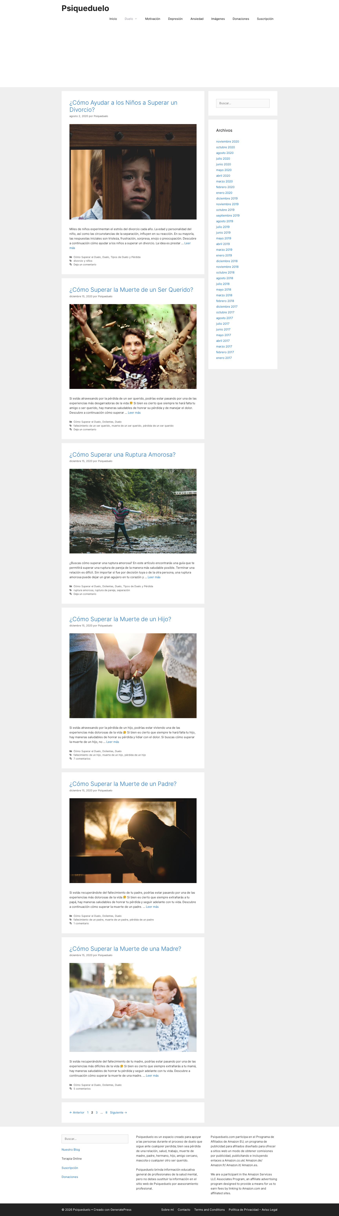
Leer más (134, 412)
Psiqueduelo (85, 8)
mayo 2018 (223, 289)
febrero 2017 (225, 352)
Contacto (184, 1209)
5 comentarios (82, 1088)
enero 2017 (224, 358)
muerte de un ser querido (126, 425)
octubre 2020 (225, 147)
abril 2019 (223, 244)
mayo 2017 (223, 335)
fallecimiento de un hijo (87, 754)
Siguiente (118, 1112)
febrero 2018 (225, 301)
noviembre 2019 (227, 204)
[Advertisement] (169, 57)
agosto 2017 (224, 318)
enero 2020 (224, 193)
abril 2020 (223, 175)
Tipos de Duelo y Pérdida (125, 257)
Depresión (175, 19)
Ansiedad (196, 19)
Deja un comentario (85, 264)
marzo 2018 (224, 295)
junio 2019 (223, 232)
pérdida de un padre (142, 919)
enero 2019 (224, 255)
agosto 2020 (224, 153)
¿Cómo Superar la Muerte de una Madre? (125, 948)
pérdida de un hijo (135, 754)
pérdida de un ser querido (158, 425)
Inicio (113, 19)
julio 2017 (223, 323)
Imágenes (218, 19)
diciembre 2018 (227, 261)
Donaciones (241, 19)
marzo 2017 (224, 346)
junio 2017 (223, 329)
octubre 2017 (225, 312)
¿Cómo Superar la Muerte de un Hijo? (120, 619)
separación (123, 590)
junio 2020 (223, 164)
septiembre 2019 (228, 215)
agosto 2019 (224, 221)
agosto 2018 (224, 278)
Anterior (76, 1112)
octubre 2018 (225, 272)
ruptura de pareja (105, 590)
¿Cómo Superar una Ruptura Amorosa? (122, 454)
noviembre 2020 (227, 141)
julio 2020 (223, 158)
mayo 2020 (223, 170)
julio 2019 (223, 227)
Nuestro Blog (71, 1149)
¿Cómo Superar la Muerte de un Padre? (123, 783)
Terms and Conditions (209, 1209)
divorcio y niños (83, 260)
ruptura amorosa (83, 590)
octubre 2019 (225, 210)
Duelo (129, 19)
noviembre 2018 (227, 267)
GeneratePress (120, 1209)
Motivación (152, 19)
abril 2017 (223, 341)
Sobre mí (167, 1209)
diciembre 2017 (227, 306)
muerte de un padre (116, 919)
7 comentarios (82, 758)
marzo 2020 (224, 181)
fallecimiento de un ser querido (92, 425)
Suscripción (265, 19)
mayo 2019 (223, 238)
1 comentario (81, 923)
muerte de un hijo (112, 754)
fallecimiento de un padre (88, 919)
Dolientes (107, 421)
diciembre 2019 (227, 198)
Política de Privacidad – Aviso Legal (253, 1209)
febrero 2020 (225, 187)
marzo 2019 (224, 249)
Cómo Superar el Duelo (87, 257)
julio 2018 (223, 284)
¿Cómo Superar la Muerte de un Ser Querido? (131, 289)
